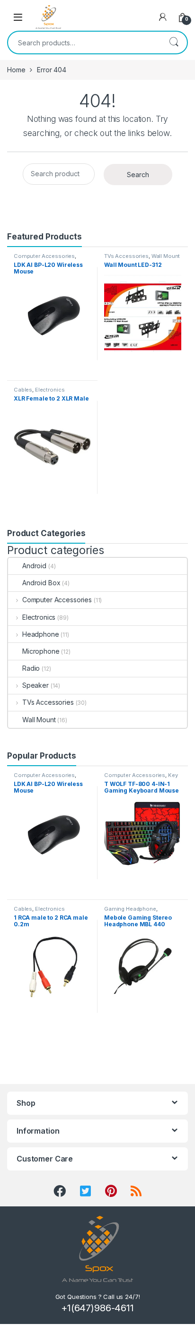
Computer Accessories (44, 256)
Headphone (40, 634)
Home (16, 70)
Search (173, 42)
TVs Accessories (126, 256)
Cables (23, 389)
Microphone (41, 651)
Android (34, 566)
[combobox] (84, 42)
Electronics (49, 389)
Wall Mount (165, 256)
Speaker (35, 685)
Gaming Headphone (130, 908)
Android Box (41, 583)
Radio (31, 668)
